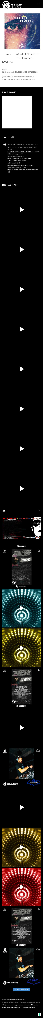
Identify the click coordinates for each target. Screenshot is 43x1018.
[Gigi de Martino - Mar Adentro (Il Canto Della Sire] (21, 448)
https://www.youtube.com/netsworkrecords (23, 170)
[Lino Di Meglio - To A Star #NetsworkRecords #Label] (21, 289)
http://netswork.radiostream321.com (20, 165)
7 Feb (36, 144)
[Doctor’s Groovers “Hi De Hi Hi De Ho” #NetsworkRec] (21, 847)
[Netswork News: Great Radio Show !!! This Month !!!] (21, 528)
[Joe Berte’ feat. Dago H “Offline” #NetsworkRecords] (21, 209)
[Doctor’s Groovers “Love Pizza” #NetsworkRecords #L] (21, 408)
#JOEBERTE (12, 152)
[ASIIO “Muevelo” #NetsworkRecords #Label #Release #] (21, 369)
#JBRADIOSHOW (24, 152)
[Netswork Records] (12, 8)
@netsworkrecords (28, 144)
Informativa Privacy (17, 1007)
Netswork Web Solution (17, 999)
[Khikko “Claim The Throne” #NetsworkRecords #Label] (21, 488)
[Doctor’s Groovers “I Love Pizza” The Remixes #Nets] (21, 329)
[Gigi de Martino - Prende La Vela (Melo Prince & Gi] (21, 249)
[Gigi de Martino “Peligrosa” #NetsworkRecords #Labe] (21, 727)
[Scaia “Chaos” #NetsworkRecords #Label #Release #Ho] (21, 647)
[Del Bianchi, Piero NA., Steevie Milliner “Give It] (21, 807)
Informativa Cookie (29, 1007)
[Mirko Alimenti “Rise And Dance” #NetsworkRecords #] (21, 608)
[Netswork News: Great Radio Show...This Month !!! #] (21, 767)
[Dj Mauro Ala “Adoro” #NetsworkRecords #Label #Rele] (21, 887)
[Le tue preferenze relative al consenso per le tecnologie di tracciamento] (39, 1014)
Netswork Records (15, 144)
